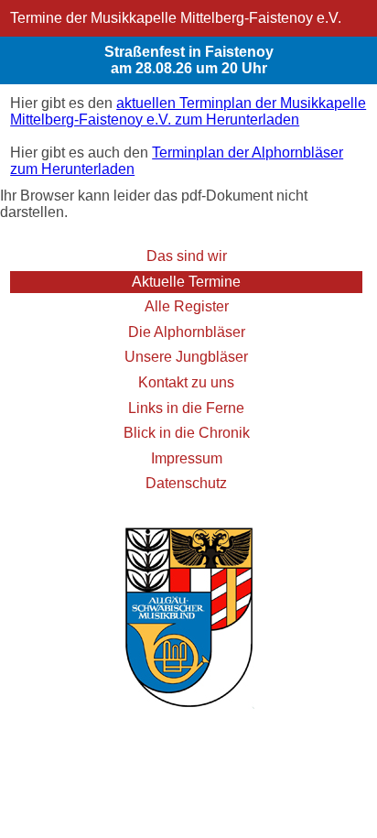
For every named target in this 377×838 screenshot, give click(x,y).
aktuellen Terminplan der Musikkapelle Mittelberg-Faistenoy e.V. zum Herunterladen (188, 111)
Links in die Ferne (186, 408)
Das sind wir (186, 256)
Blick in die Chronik (187, 433)
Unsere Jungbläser (186, 357)
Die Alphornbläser (186, 332)
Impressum (186, 458)
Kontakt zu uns (186, 382)
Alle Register (187, 306)
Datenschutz (186, 483)
